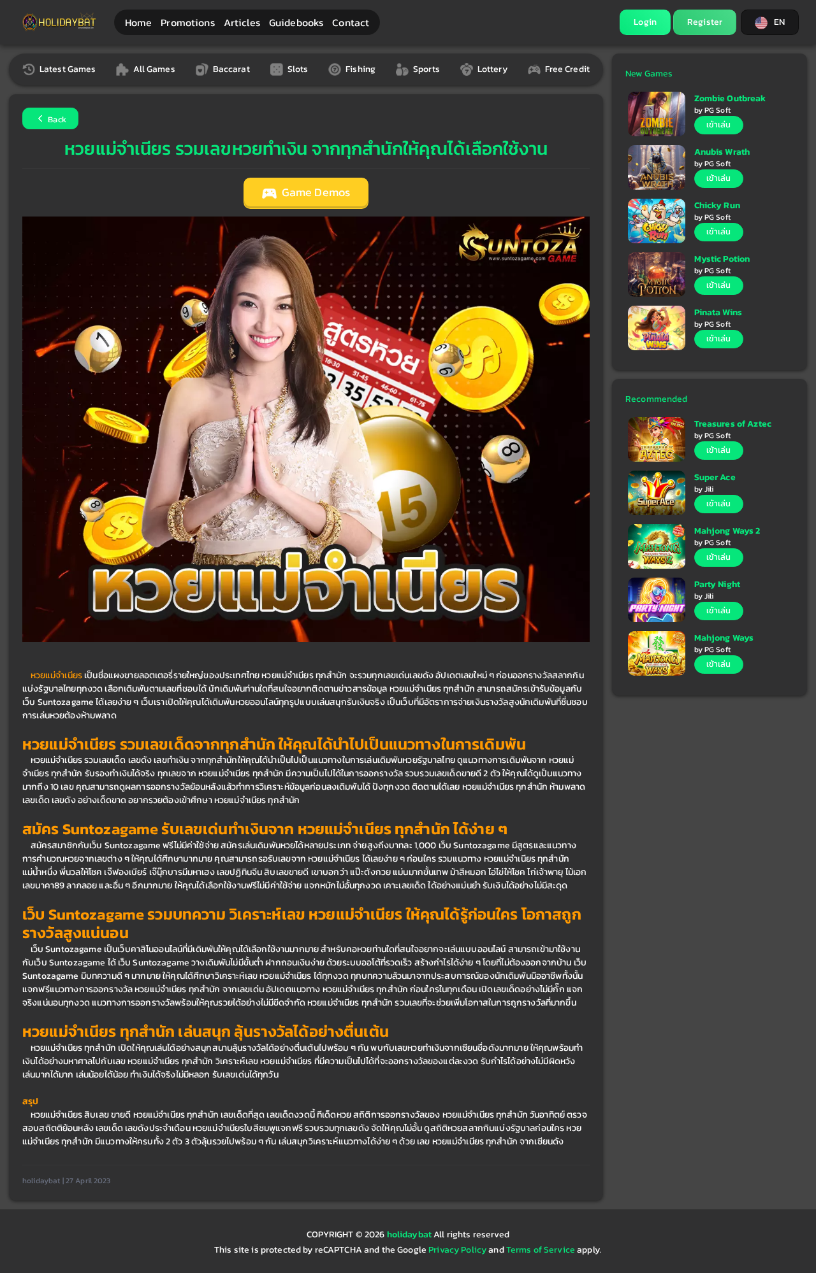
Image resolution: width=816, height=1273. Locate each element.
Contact (350, 22)
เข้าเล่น (718, 124)
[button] (769, 22)
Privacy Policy (457, 1249)
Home (138, 22)
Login (645, 22)
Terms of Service (540, 1249)
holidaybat (410, 1234)
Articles (242, 22)
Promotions (187, 22)
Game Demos (315, 192)
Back (56, 119)
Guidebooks (296, 22)
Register (704, 22)
